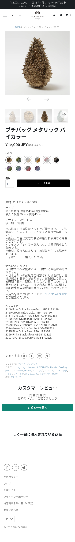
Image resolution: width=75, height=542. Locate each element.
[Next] (46, 99)
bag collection (28, 367)
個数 (7, 178)
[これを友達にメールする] (47, 355)
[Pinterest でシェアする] (39, 355)
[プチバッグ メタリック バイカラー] (37, 63)
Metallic (54, 367)
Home (17, 26)
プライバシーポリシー (16, 496)
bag (19, 367)
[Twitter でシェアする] (24, 355)
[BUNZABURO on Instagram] (16, 468)
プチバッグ (32, 364)
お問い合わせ (11, 509)
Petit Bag (63, 367)
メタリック (45, 374)
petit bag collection (14, 370)
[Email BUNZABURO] (25, 468)
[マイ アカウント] (61, 15)
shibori (27, 370)
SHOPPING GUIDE (56, 294)
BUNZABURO (42, 367)
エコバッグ (37, 370)
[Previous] (28, 99)
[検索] (54, 15)
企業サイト (10, 489)
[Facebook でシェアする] (31, 355)
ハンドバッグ (61, 370)
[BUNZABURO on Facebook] (8, 468)
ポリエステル (31, 374)
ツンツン (48, 370)
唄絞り (55, 374)
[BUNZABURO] (37, 15)
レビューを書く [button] (37, 407)
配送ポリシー (11, 476)
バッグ (22, 364)
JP (7, 519)
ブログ (7, 483)
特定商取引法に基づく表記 (18, 503)
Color (8, 153)
